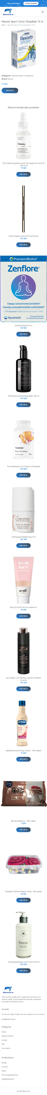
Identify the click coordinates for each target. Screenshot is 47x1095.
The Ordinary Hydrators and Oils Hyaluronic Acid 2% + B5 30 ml (23, 164)
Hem (3, 25)
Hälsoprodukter (17, 76)
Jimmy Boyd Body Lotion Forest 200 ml (23, 962)
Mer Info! (10, 90)
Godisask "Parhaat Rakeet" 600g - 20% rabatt (23, 891)
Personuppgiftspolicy (10, 1075)
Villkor (4, 1071)
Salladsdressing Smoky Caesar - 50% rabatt (23, 750)
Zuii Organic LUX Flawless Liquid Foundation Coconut (23, 679)
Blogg (4, 1063)
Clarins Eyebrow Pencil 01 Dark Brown (24, 236)
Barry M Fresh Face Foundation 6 (23, 607)
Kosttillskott (28, 76)
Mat (3, 1044)
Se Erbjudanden (31, 3)
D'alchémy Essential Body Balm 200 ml (23, 396)
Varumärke (6, 1048)
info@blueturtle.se (8, 1019)
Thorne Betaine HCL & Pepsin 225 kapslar (23, 466)
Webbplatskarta (8, 1079)
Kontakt (5, 1067)
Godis (4, 1032)
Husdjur (4, 1040)
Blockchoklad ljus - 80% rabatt (23, 821)
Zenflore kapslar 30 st (23, 325)
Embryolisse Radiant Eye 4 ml (23, 537)
